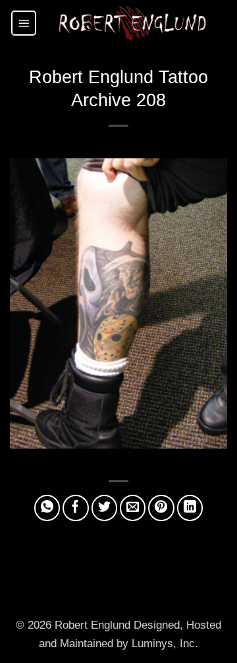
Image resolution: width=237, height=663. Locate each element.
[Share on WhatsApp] (47, 508)
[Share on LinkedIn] (190, 508)
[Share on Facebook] (76, 508)
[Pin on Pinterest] (161, 508)
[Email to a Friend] (133, 508)
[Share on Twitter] (105, 508)
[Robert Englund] (132, 23)
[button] (23, 23)
